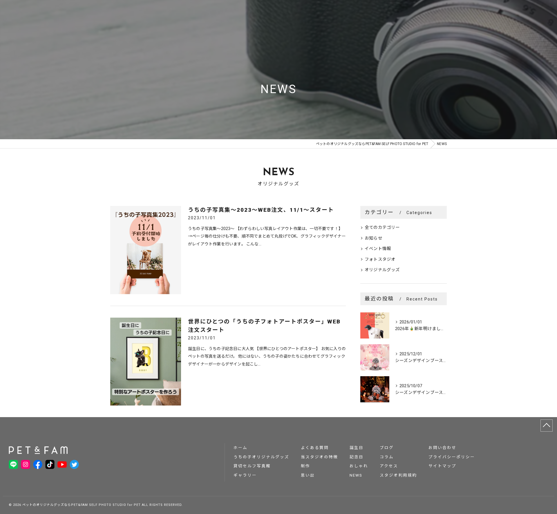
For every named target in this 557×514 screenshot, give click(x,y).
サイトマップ (442, 466)
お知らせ (373, 238)
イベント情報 (378, 248)
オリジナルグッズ (382, 269)
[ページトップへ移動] (546, 425)
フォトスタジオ (380, 259)
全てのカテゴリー (382, 227)
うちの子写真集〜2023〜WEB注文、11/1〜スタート (261, 210)
